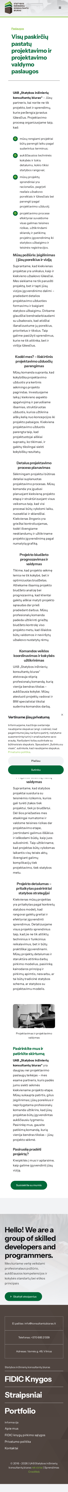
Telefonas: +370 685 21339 (34, 1337)
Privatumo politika (19, 752)
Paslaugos (17, 28)
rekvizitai (37, 1467)
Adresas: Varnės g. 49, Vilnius (34, 1351)
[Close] (62, 714)
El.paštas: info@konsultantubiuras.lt (34, 1323)
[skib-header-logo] (16, 2)
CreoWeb (34, 1471)
